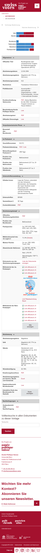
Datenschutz (18, 545)
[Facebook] (27, 550)
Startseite (5, 13)
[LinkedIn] (33, 550)
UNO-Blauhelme (10, 18)
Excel (23, 378)
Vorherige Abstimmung (12, 25)
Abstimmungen (10, 16)
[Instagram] (22, 550)
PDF (22, 100)
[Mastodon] (16, 550)
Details (29, 238)
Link (22, 110)
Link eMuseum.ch (30, 267)
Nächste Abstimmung (29, 27)
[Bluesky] (38, 550)
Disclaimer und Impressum (31, 545)
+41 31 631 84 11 (9, 469)
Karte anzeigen (29, 392)
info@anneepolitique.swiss (12, 471)
